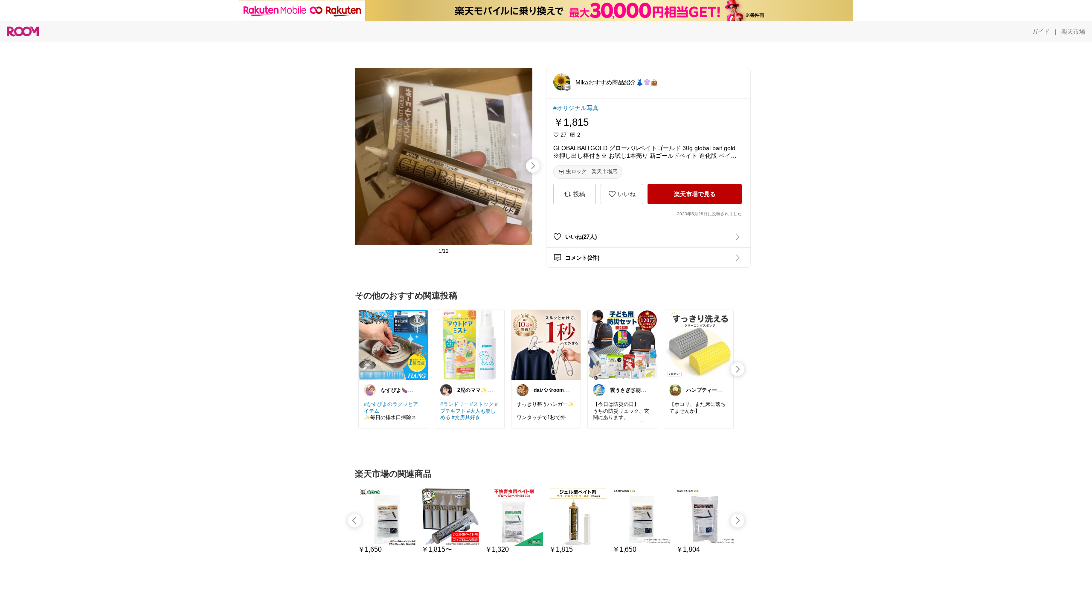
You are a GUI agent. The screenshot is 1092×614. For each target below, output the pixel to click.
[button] (561, 81)
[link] (393, 344)
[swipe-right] (533, 166)
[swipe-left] (354, 520)
